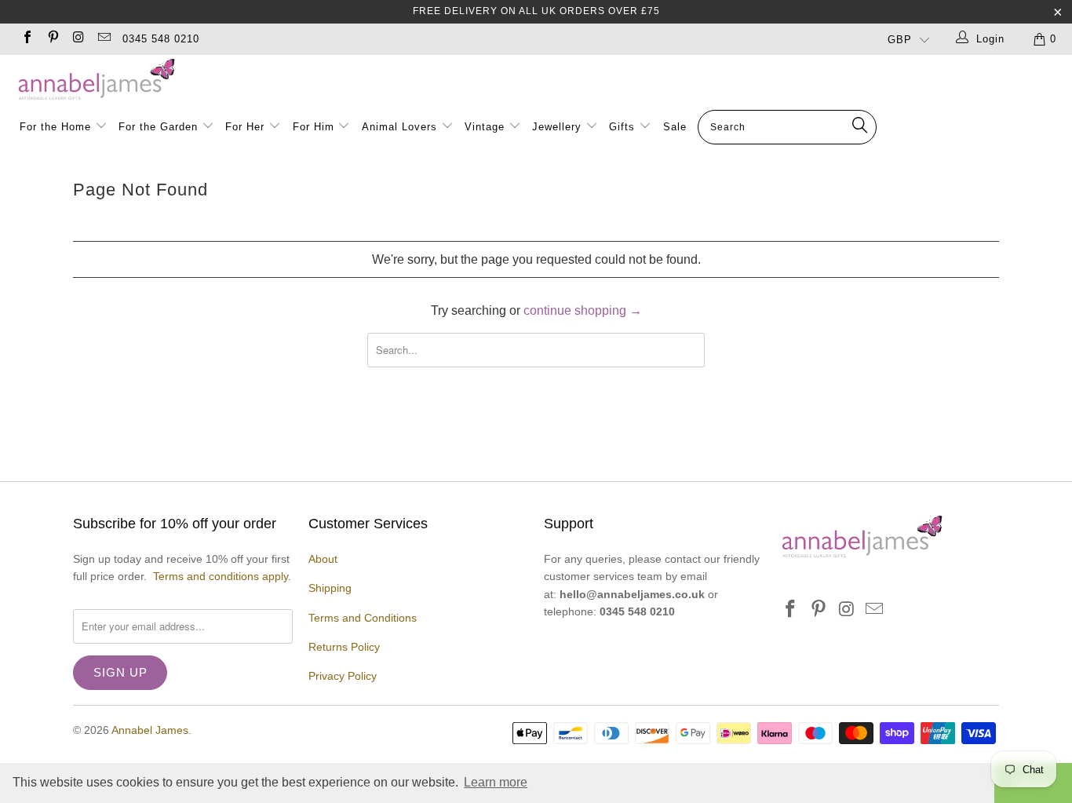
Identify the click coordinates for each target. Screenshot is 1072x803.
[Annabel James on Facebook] (27, 39)
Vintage (487, 127)
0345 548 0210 (160, 39)
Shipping (330, 588)
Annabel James (149, 730)
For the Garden (160, 127)
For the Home (55, 127)
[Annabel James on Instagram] (78, 39)
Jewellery (558, 127)
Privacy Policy (342, 676)
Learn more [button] (495, 782)
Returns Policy (344, 647)
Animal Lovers (399, 127)
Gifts (622, 127)
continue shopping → (582, 310)
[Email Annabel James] (103, 39)
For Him (313, 127)
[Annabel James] (544, 80)
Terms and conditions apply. (222, 576)
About (322, 559)
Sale (675, 127)
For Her (244, 127)
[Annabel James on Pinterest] (52, 39)
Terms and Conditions (362, 617)
